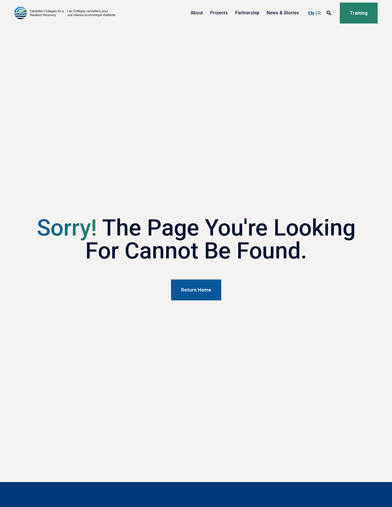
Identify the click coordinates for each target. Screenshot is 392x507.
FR (318, 13)
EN (311, 13)
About (197, 12)
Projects (219, 12)
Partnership (247, 12)
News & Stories (283, 12)
